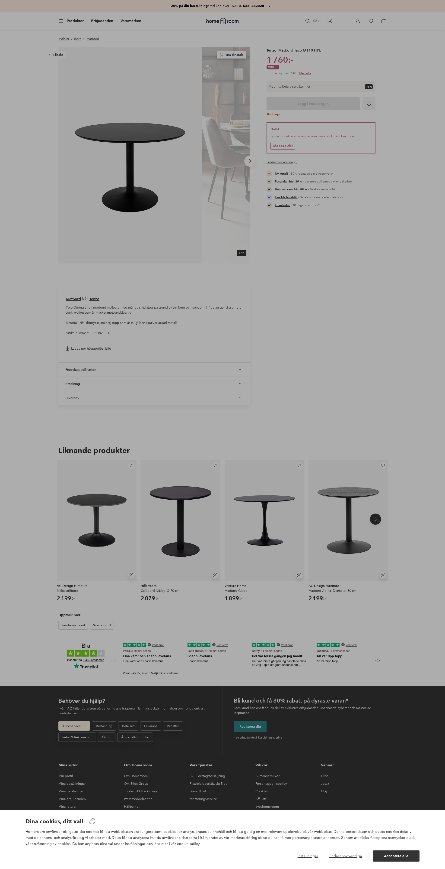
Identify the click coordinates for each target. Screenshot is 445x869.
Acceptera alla (396, 856)
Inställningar (308, 856)
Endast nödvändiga (345, 856)
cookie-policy (188, 843)
